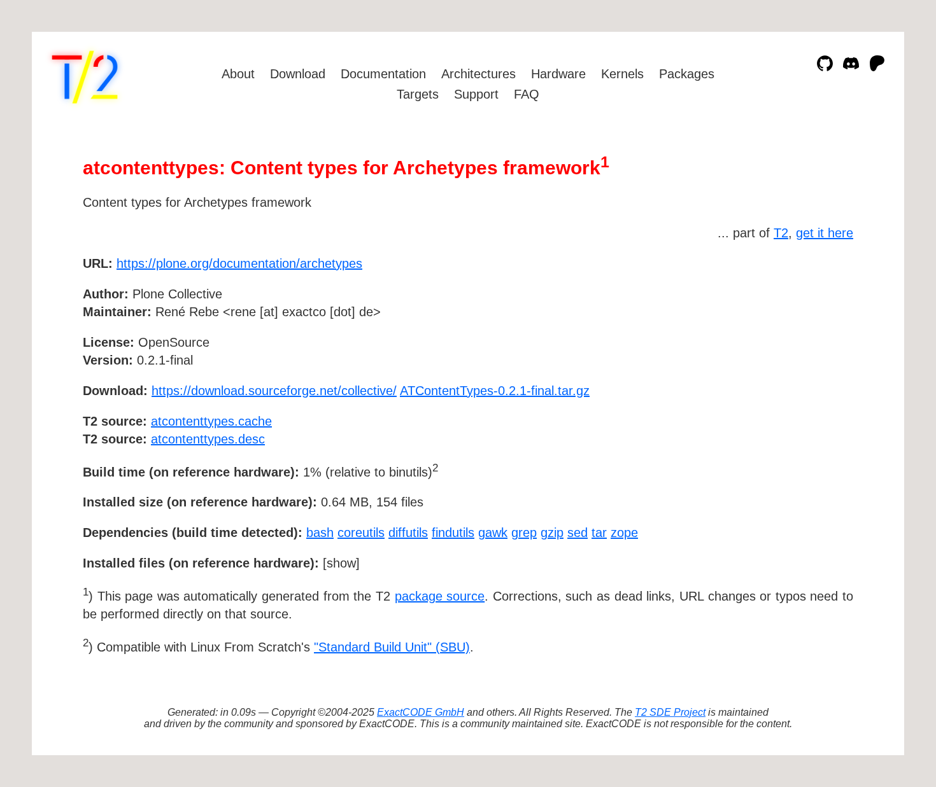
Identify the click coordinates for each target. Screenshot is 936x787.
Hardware (558, 74)
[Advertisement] (815, 337)
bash (320, 533)
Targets (418, 94)
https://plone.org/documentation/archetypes (239, 263)
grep (524, 533)
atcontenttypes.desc (208, 439)
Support (476, 94)
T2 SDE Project (670, 712)
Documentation (383, 74)
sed (577, 533)
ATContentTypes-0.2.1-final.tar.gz (495, 391)
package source (440, 596)
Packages (686, 74)
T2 (781, 233)
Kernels (622, 74)
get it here (824, 233)
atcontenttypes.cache (211, 421)
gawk (492, 533)
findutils (453, 533)
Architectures (478, 74)
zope (624, 533)
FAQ (526, 94)
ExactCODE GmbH (420, 712)
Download (297, 74)
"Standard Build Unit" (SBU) (392, 647)
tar (599, 533)
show (341, 563)
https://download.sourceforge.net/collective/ (274, 391)
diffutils (408, 533)
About (238, 74)
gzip (552, 533)
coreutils (361, 533)
